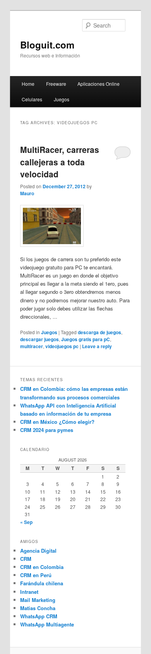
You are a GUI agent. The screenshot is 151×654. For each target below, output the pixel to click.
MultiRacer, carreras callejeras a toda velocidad (59, 162)
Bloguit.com (47, 44)
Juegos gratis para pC (85, 339)
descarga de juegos (99, 332)
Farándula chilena (41, 583)
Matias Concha (37, 608)
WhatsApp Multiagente (47, 624)
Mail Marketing (37, 600)
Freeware (56, 83)
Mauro (27, 193)
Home (28, 83)
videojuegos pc (62, 346)
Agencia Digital (38, 550)
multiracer (31, 346)
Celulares (32, 99)
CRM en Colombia (41, 567)
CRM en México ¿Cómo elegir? (57, 421)
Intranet (29, 591)
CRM (25, 558)
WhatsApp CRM (38, 616)
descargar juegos (39, 339)
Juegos (61, 99)
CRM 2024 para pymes (46, 430)
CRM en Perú (35, 575)
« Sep (26, 522)
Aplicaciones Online (98, 83)
